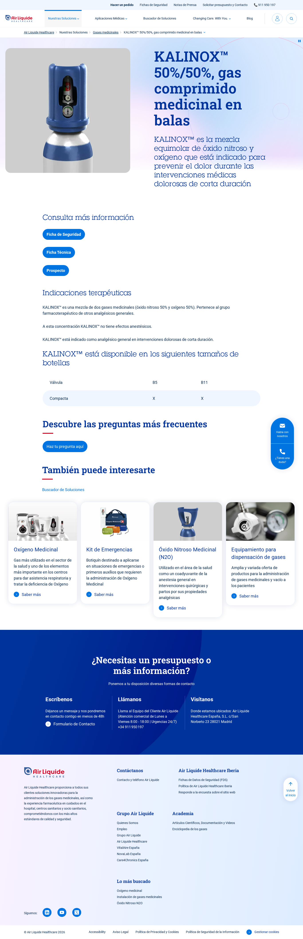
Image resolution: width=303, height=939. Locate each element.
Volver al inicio (290, 793)
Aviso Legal (120, 932)
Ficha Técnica (59, 252)
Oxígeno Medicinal (36, 550)
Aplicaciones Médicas (109, 18)
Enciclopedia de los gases (189, 829)
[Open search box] (291, 18)
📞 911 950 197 (264, 5)
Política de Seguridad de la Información (212, 932)
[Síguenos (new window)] (47, 912)
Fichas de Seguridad (153, 5)
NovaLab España (129, 854)
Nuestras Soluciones (62, 18)
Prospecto (56, 270)
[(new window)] (61, 912)
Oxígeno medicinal (129, 890)
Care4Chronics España (132, 860)
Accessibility (97, 932)
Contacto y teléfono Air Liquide (138, 780)
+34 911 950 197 (131, 727)
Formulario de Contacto (74, 724)
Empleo (122, 829)
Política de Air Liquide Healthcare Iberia (205, 786)
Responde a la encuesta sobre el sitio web (207, 792)
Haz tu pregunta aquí (65, 446)
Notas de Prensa (185, 5)
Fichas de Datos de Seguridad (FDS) (203, 780)
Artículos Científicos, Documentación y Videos (203, 823)
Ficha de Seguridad (64, 234)
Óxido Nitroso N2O (130, 903)
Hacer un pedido (122, 5)
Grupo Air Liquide (129, 835)
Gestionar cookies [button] (266, 932)
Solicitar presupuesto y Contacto (225, 5)
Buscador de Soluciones (159, 18)
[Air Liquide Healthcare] (19, 18)
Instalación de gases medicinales (139, 897)
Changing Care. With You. (210, 18)
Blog (250, 18)
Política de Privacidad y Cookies (157, 932)
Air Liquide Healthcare (132, 841)
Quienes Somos (127, 823)
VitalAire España (128, 847)
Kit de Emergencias (109, 550)
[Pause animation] (299, 41)
